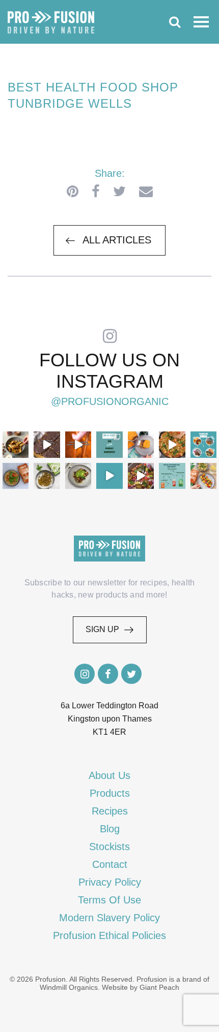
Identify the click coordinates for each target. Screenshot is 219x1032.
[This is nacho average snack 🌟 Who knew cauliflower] (141, 476)
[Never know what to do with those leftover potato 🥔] (16, 444)
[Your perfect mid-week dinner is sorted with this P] (172, 444)
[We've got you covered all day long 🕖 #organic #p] (203, 444)
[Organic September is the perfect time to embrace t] (109, 476)
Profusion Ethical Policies (109, 935)
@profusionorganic (110, 401)
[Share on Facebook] (96, 191)
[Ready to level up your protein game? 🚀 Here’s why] (78, 444)
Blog (110, 828)
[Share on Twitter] (119, 191)
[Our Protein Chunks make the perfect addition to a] (16, 476)
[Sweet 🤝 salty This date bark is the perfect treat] (47, 444)
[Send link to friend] (146, 191)
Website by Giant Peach (140, 987)
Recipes (110, 811)
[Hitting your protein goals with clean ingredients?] (109, 444)
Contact (109, 864)
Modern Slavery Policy (109, 917)
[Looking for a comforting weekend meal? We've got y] (141, 444)
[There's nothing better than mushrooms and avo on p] (78, 476)
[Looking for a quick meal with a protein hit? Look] (47, 476)
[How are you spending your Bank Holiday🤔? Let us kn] (172, 476)
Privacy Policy (109, 882)
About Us (109, 775)
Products (110, 793)
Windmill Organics (69, 987)
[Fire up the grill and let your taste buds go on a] (203, 476)
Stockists (109, 846)
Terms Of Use (109, 899)
